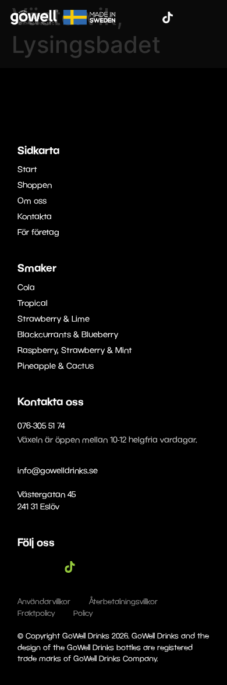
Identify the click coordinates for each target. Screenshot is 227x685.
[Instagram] (150, 17)
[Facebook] (133, 17)
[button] (210, 17)
